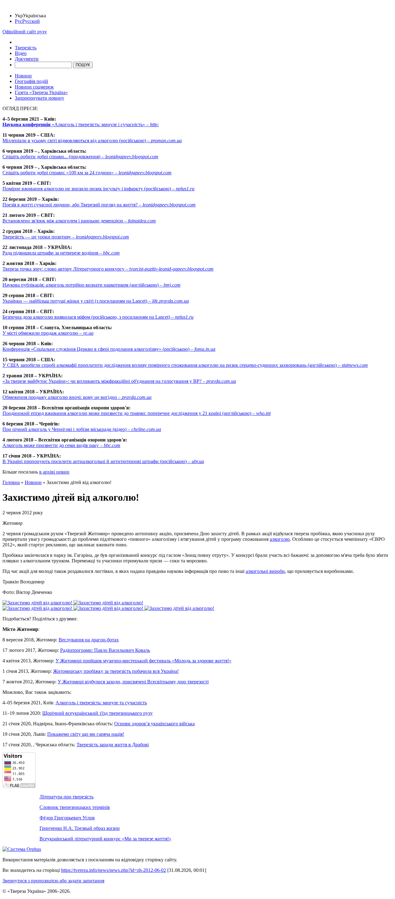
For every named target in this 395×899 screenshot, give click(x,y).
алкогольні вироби (265, 571)
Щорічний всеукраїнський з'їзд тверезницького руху (97, 713)
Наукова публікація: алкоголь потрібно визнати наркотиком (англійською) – (91, 285)
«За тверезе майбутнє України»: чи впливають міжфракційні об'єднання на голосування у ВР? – (119, 381)
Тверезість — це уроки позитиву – (65, 236)
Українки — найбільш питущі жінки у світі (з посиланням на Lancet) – (95, 301)
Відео (21, 53)
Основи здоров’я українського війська (154, 723)
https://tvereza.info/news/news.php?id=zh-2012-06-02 (113, 870)
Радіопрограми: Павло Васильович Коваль (105, 650)
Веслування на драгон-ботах (89, 639)
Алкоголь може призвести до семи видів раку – (61, 445)
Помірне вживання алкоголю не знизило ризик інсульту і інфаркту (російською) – (98, 188)
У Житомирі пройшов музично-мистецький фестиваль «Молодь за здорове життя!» (143, 660)
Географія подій (31, 81)
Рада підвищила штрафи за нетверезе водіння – (61, 252)
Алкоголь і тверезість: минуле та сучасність (101, 702)
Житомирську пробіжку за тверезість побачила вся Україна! (116, 671)
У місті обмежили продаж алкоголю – (48, 333)
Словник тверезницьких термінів (75, 807)
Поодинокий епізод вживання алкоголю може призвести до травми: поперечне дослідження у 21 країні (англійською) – (136, 413)
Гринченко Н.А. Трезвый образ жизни (80, 828)
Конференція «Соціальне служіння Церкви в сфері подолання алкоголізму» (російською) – (108, 349)
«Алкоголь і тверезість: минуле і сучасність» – (80, 124)
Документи (27, 58)
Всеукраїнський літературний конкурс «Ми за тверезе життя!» (105, 838)
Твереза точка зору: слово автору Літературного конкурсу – (108, 268)
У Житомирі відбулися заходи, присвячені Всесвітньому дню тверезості (133, 681)
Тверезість (25, 47)
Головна (11, 482)
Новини (23, 75)
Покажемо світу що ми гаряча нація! (85, 734)
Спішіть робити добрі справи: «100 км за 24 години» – (87, 172)
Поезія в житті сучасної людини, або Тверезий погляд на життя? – (99, 204)
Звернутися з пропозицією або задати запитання (53, 880)
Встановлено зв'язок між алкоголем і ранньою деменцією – (79, 220)
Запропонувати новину (39, 98)
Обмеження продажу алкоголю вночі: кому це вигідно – (77, 397)
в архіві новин (54, 471)
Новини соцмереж (34, 86)
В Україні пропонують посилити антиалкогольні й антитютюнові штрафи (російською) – (103, 461)
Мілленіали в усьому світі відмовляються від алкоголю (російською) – (92, 140)
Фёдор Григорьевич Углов (67, 817)
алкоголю (280, 539)
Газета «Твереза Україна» (41, 92)
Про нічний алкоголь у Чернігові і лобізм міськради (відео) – (81, 429)
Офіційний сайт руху (24, 31)
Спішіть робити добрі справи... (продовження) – (80, 156)
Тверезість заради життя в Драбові (113, 744)
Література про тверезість (67, 796)
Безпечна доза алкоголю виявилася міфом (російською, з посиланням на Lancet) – (97, 317)
